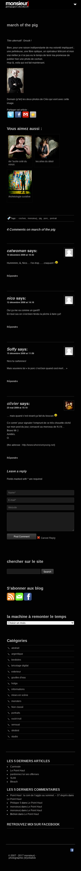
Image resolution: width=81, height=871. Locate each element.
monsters (16, 701)
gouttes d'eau (18, 677)
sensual (15, 724)
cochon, (22, 218)
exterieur (16, 671)
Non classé (17, 707)
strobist (15, 730)
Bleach (14, 781)
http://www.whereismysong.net (38, 445)
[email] (25, 114)
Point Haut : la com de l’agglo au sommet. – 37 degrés (39, 795)
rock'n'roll (16, 718)
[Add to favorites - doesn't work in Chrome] (33, 114)
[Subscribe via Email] (19, 599)
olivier (13, 403)
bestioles (16, 659)
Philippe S (15, 802)
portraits (15, 713)
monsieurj (15, 806)
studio (14, 736)
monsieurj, (33, 218)
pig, (40, 218)
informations (18, 689)
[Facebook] (18, 114)
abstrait (15, 648)
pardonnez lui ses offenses (24, 774)
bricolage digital (20, 665)
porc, (46, 218)
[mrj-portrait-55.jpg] (15, 92)
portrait (53, 218)
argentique (17, 654)
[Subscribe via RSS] (11, 599)
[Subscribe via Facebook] (28, 599)
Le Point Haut (17, 770)
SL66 (13, 778)
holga (14, 683)
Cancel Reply (48, 537)
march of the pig (22, 25)
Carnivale (15, 766)
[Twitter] (10, 114)
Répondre (12, 276)
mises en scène (19, 695)
